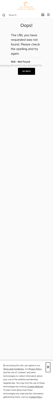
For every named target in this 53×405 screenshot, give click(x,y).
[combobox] (20, 15)
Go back (26, 71)
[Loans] (42, 15)
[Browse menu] (48, 15)
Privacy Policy (35, 369)
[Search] (4, 15)
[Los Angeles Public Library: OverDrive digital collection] (26, 5)
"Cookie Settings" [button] (35, 386)
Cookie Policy (35, 397)
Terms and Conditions (13, 369)
